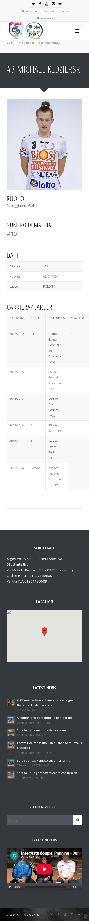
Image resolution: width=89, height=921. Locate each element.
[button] (44, 632)
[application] (44, 869)
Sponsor (49, 11)
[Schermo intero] (80, 887)
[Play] (10, 887)
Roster (30, 42)
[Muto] (74, 887)
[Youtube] (47, 3)
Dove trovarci (45, 18)
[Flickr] (60, 3)
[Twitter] (33, 3)
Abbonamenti (29, 11)
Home (19, 42)
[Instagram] (53, 3)
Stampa (65, 11)
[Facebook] (40, 3)
